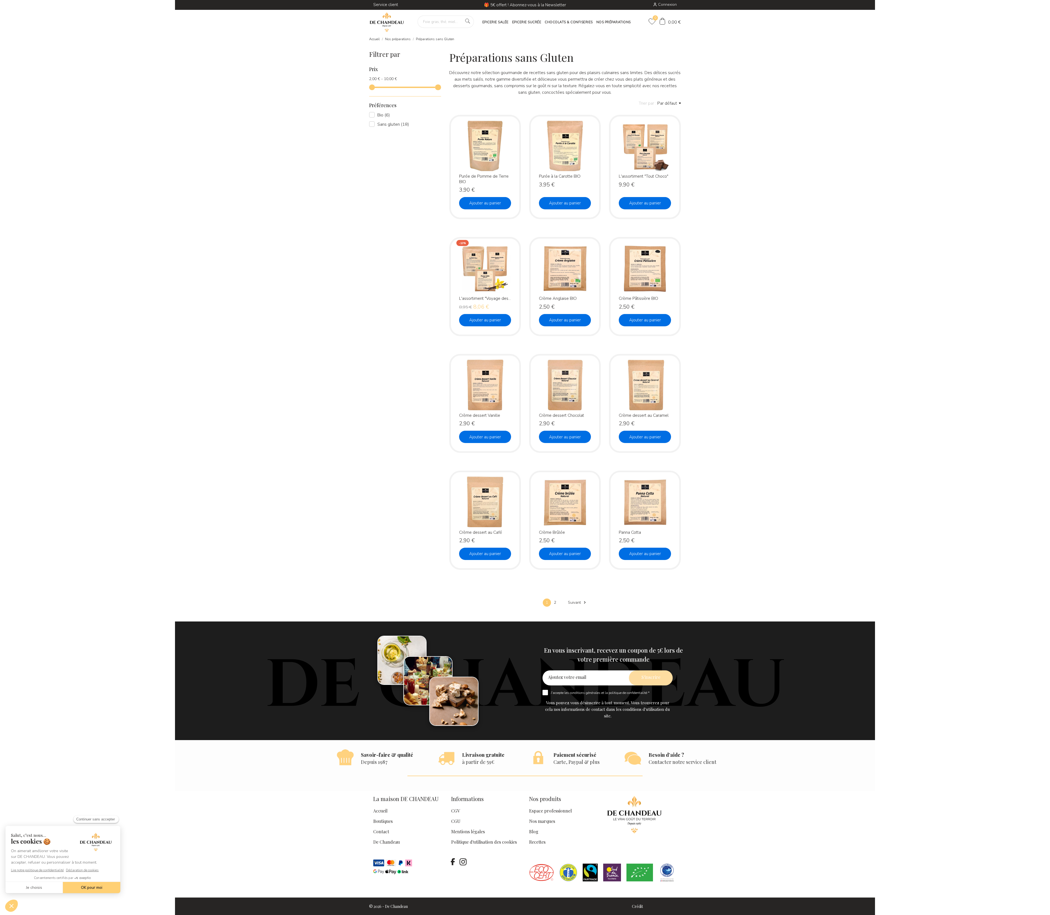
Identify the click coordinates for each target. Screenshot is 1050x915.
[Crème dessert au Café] (506, 495)
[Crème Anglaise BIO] (585, 261)
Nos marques (542, 821)
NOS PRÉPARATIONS (613, 22)
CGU (455, 821)
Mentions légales (468, 831)
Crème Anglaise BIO (558, 298)
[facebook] (452, 861)
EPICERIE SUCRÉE (526, 22)
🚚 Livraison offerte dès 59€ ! (525, 5)
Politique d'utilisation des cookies (484, 842)
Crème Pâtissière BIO (638, 298)
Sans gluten (393, 124)
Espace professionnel (550, 811)
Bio (383, 115)
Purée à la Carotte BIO (560, 176)
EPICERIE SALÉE (495, 22)
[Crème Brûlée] (585, 495)
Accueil (380, 811)
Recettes (537, 842)
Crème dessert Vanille (479, 415)
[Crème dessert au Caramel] (665, 378)
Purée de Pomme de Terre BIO (484, 179)
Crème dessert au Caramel (644, 415)
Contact (381, 831)
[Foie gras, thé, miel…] (467, 21)
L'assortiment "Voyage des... (485, 298)
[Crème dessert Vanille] (506, 378)
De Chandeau (386, 842)
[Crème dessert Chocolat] (585, 378)
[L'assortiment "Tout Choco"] (665, 139)
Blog (533, 831)
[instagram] (463, 861)
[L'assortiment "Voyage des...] (506, 261)
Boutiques (383, 821)
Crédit (637, 906)
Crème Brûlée (552, 532)
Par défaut (667, 103)
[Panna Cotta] (665, 495)
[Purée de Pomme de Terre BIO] (506, 139)
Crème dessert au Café (480, 532)
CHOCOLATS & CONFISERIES (569, 22)
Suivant (577, 602)
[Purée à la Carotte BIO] (585, 139)
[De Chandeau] (386, 22)
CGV (455, 811)
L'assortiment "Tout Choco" (643, 176)
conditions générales (585, 693)
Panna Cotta (630, 532)
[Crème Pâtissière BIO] (665, 261)
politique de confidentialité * (629, 693)
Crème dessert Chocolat (561, 415)
